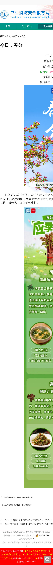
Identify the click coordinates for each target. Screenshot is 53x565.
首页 (8, 26)
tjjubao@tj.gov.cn (29, 558)
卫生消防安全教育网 (32, 532)
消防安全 (26, 26)
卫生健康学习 (13, 36)
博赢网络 (16, 542)
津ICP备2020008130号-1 (23, 535)
